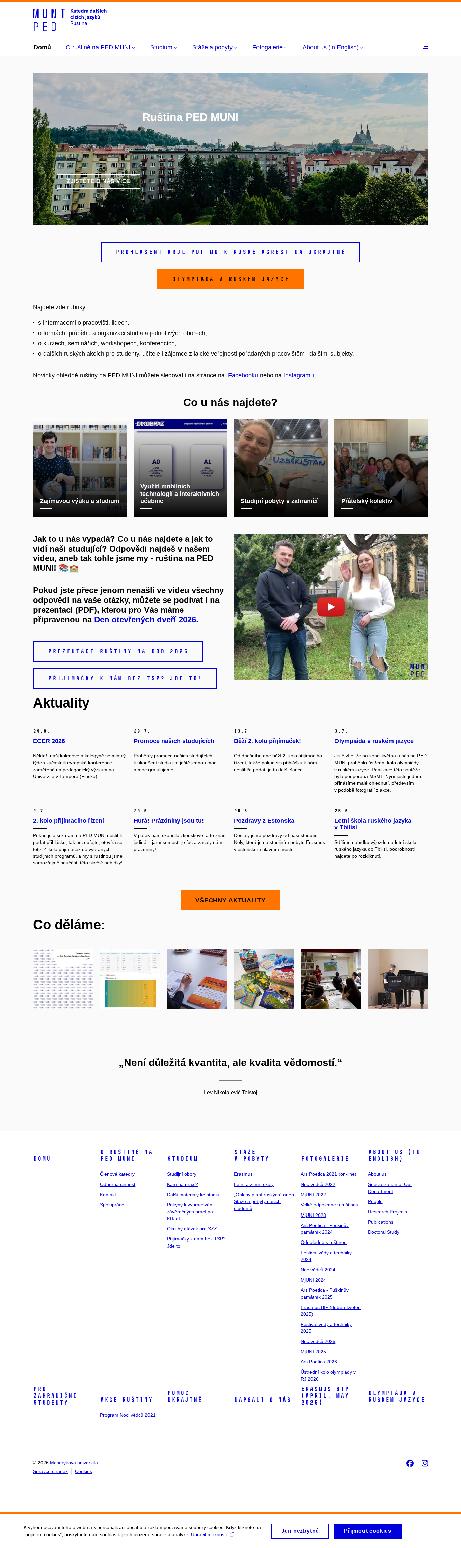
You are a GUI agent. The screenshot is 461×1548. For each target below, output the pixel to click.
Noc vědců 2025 (318, 1341)
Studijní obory (181, 1174)
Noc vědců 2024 (318, 1269)
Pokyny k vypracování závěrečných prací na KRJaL (190, 1211)
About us (377, 1174)
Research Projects (387, 1212)
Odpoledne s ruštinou (324, 1242)
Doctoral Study (383, 1232)
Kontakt (108, 1194)
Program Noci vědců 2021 (128, 1415)
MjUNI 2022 (313, 1194)
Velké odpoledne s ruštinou (329, 1204)
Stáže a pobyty (251, 1155)
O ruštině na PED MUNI (126, 1155)
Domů (42, 1159)
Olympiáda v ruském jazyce (396, 1396)
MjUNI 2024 (313, 1280)
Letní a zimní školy (254, 1184)
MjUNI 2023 (313, 1215)
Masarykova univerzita (74, 1462)
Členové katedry (117, 1174)
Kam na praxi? (182, 1184)
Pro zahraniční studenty (55, 1395)
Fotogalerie (325, 1159)
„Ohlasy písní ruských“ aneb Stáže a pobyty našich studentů (264, 1201)
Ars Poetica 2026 (319, 1361)
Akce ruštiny (126, 1400)
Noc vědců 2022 (318, 1184)
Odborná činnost (117, 1184)
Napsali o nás (262, 1400)
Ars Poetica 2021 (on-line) (328, 1174)
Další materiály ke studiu (193, 1194)
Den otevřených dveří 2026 (145, 619)
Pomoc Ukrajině (184, 1396)
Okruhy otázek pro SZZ (192, 1228)
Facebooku (243, 375)
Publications (381, 1222)
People (375, 1201)
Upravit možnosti (209, 1534)
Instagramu (298, 375)
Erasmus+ (244, 1174)
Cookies (83, 1471)
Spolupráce (112, 1204)
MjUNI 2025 (313, 1351)
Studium (182, 1159)
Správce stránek (50, 1471)
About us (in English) (394, 1155)
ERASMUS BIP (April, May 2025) (325, 1395)
